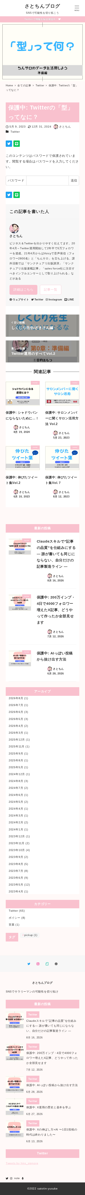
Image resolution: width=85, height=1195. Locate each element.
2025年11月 (17, 746)
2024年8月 (16, 781)
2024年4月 (16, 808)
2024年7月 (16, 787)
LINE (71, 299)
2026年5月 (16, 719)
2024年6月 (16, 794)
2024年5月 (16, 801)
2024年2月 (16, 822)
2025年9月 (16, 753)
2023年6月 (16, 877)
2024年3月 (16, 815)
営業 (12, 924)
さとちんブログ (42, 6)
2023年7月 (16, 870)
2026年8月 (16, 698)
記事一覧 (50, 289)
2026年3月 (16, 732)
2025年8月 (16, 760)
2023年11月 (17, 843)
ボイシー (14, 917)
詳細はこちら (23, 289)
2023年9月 (16, 856)
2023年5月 (16, 884)
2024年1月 (16, 829)
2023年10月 (17, 850)
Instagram (55, 299)
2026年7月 (16, 705)
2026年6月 (16, 711)
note (17, 1178)
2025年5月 (16, 767)
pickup (30, 935)
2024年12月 (17, 774)
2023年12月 (17, 836)
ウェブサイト (21, 299)
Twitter (15, 131)
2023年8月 (16, 864)
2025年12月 (17, 739)
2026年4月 (16, 725)
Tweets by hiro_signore (22, 1163)
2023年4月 (16, 891)
